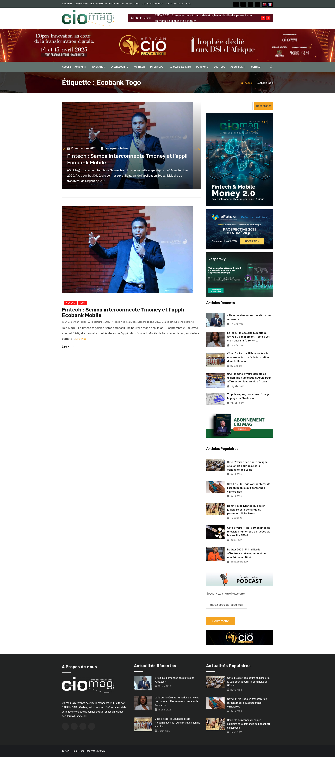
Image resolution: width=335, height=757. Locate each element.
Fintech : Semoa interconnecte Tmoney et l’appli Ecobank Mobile (123, 312)
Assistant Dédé (128, 322)
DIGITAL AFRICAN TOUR (152, 4)
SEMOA (157, 322)
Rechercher (263, 106)
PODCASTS (202, 67)
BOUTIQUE (219, 67)
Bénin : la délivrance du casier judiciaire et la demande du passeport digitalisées (246, 509)
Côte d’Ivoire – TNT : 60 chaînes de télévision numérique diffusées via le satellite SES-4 (248, 531)
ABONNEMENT (237, 67)
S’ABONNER (67, 4)
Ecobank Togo (144, 322)
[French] (270, 4)
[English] (264, 4)
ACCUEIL (66, 67)
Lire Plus (81, 338)
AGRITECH (139, 67)
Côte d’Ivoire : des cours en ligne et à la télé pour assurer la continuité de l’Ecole (247, 466)
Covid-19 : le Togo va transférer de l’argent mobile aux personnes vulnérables (248, 487)
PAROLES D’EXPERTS (180, 67)
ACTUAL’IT (80, 67)
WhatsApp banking (184, 322)
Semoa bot (167, 322)
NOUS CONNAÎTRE (98, 4)
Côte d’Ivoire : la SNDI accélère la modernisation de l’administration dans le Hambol (248, 357)
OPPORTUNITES (116, 4)
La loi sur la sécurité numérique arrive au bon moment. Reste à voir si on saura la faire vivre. (248, 336)
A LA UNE (70, 303)
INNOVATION (98, 67)
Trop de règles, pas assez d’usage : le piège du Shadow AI (249, 396)
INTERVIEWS (156, 67)
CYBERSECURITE (119, 67)
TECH (82, 303)
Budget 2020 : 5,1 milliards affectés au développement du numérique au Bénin (246, 553)
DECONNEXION (81, 4)
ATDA (188, 4)
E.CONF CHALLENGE (174, 4)
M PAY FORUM (132, 4)
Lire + (66, 346)
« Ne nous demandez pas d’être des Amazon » (249, 317)
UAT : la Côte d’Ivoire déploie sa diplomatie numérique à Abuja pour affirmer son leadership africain (249, 377)
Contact (256, 67)
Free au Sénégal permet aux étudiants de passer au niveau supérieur (199, 15)
